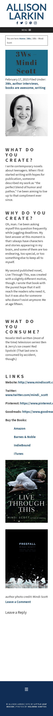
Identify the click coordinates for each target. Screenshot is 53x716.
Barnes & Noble (25, 437)
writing (40, 88)
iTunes (18, 454)
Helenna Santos (37, 706)
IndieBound (22, 445)
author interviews (25, 83)
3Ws (8, 83)
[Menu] (26, 689)
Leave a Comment (18, 602)
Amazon (19, 428)
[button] (24, 30)
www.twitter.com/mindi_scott (26, 395)
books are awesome (19, 88)
